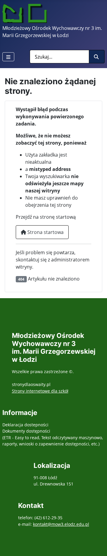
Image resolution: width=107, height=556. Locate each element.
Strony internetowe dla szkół (40, 391)
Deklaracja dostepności (25, 425)
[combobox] (59, 56)
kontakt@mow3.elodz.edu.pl (61, 524)
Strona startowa (45, 232)
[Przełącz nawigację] (8, 56)
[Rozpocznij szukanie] (97, 56)
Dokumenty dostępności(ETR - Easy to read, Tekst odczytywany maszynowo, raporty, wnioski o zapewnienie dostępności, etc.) (52, 437)
